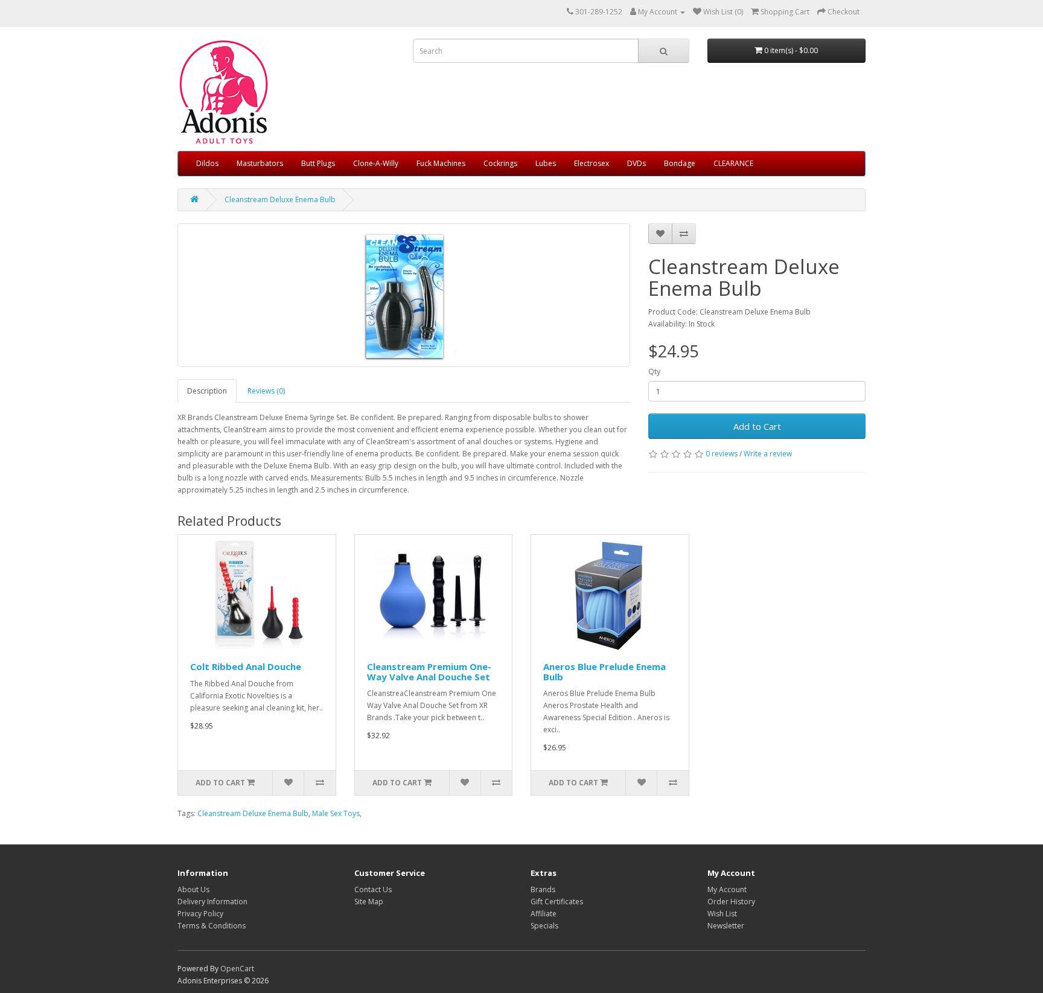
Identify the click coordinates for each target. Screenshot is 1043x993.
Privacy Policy (200, 913)
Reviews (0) (266, 391)
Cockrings (500, 163)
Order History (731, 901)
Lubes (545, 163)
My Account (727, 889)
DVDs (636, 163)
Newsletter (725, 926)
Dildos (207, 163)
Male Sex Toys (336, 813)
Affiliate (544, 913)
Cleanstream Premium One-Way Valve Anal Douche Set (429, 671)
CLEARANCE (733, 163)
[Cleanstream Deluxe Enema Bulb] (403, 295)
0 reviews (722, 454)
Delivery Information (212, 901)
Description (207, 391)
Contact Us (373, 889)
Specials (544, 926)
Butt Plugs (318, 163)
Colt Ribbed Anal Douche (245, 666)
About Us (193, 889)
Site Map (368, 901)
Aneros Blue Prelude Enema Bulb (604, 671)
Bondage (679, 163)
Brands (543, 889)
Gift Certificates (557, 901)
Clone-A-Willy (375, 163)
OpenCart (237, 968)
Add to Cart (757, 426)
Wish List (722, 913)
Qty (654, 371)
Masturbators (260, 163)
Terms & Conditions (211, 926)
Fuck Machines (440, 163)
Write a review (768, 454)
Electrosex (591, 163)
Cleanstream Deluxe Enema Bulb (280, 199)
